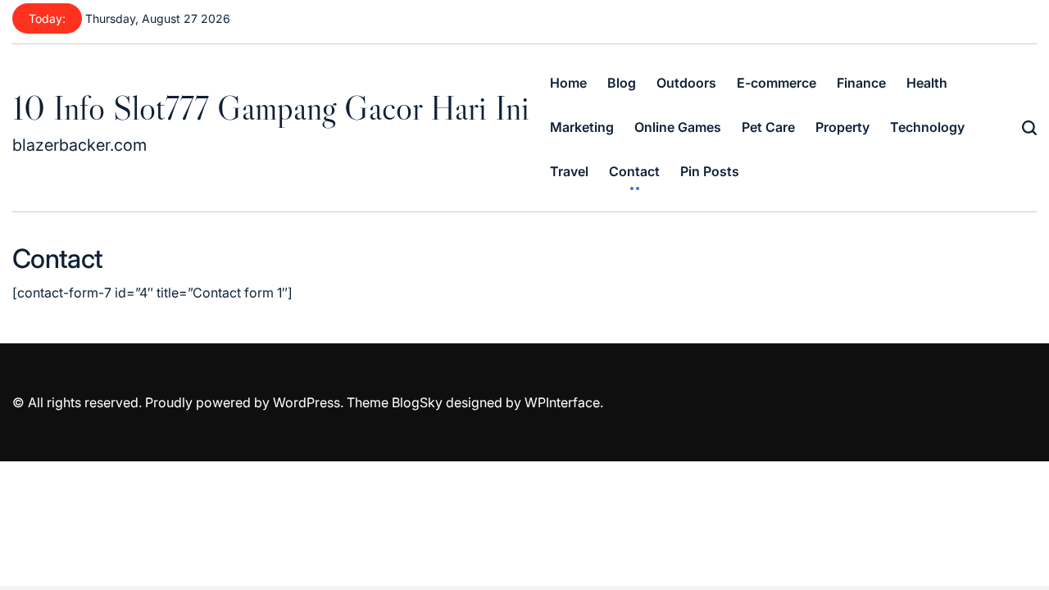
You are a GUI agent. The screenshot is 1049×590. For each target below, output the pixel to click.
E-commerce (776, 83)
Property (842, 127)
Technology (927, 127)
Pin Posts (709, 171)
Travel (569, 171)
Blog (621, 83)
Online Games (677, 127)
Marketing (582, 127)
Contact (634, 171)
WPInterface (562, 402)
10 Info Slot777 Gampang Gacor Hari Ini (270, 107)
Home (568, 83)
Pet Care (768, 127)
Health (926, 83)
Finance (861, 83)
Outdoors (686, 83)
